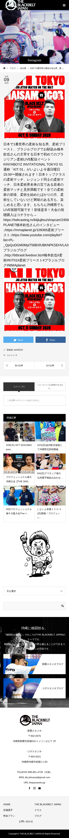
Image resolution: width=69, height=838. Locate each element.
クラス (38, 810)
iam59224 (18, 350)
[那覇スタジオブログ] (34, 654)
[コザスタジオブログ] (34, 679)
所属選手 (8, 810)
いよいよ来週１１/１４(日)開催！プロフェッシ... (49, 513)
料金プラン (9, 815)
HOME (6, 804)
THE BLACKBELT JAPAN (47, 804)
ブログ (38, 815)
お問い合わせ (26, 821)
